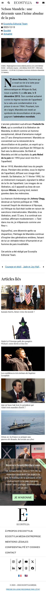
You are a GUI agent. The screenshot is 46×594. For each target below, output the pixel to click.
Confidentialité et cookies (22, 547)
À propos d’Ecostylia (19, 531)
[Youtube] (26, 562)
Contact (10, 552)
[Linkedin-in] (13, 568)
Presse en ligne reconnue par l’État (23, 589)
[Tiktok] (20, 562)
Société (7, 30)
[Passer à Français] (20, 575)
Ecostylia (23, 524)
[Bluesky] (20, 568)
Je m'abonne (23, 497)
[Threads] (26, 568)
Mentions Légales (16, 542)
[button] (2, 2)
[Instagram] (13, 562)
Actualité (7, 34)
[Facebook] (32, 568)
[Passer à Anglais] (37, 2)
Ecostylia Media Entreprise (23, 536)
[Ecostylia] (23, 514)
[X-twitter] (32, 562)
